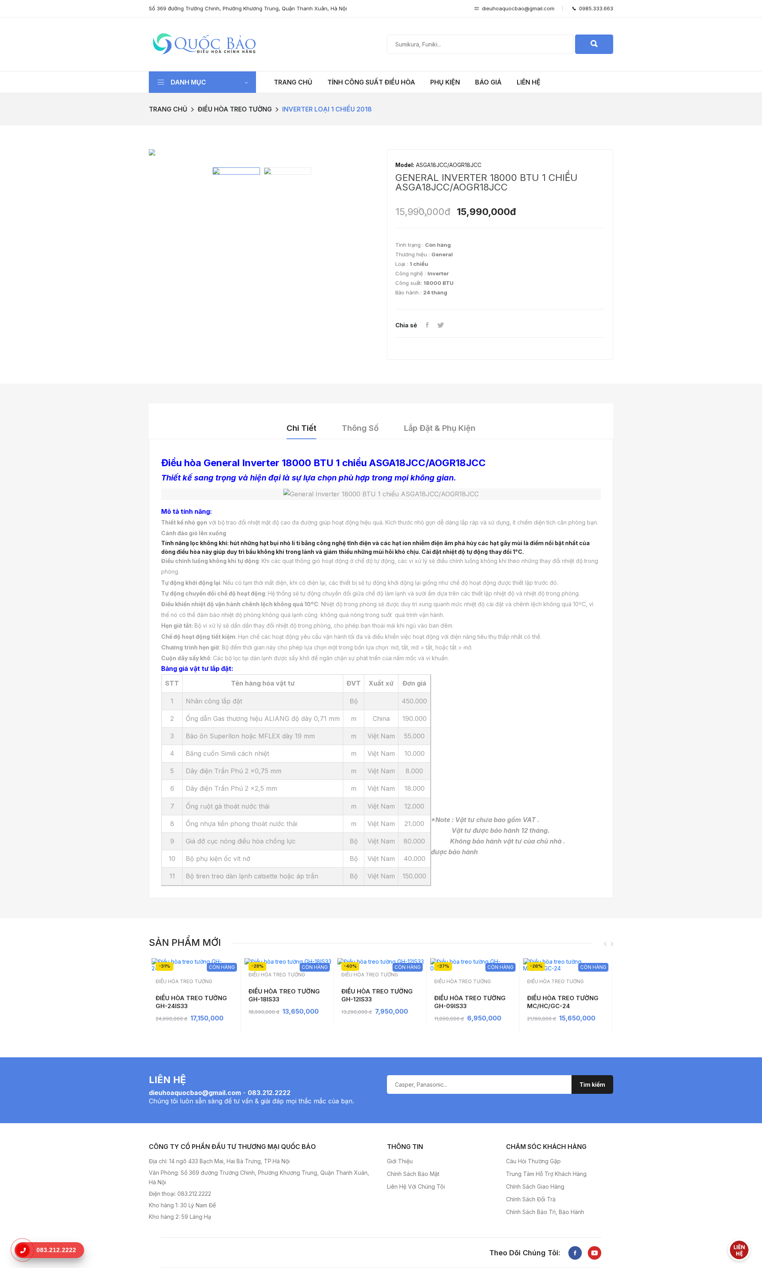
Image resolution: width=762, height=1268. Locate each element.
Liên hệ (529, 82)
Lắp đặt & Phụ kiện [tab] (439, 428)
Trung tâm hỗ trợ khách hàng (546, 1173)
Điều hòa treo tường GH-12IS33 (377, 995)
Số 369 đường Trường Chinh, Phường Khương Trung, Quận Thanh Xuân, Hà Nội (248, 8)
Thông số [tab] (360, 428)
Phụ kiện (445, 82)
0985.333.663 (594, 8)
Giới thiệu (400, 1161)
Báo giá (488, 82)
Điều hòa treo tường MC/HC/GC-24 (562, 1002)
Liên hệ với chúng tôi (416, 1186)
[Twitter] (440, 325)
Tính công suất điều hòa (371, 82)
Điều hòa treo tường (235, 109)
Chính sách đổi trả (531, 1199)
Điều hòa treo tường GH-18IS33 (284, 995)
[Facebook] (427, 325)
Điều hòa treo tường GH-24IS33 (191, 1002)
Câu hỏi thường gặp (533, 1161)
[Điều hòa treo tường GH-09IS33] (473, 965)
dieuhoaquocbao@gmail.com (518, 8)
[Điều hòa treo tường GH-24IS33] (195, 965)
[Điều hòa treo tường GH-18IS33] (287, 961)
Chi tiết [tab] (301, 428)
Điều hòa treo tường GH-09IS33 (470, 1002)
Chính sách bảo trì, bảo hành (545, 1211)
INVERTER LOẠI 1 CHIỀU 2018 (327, 109)
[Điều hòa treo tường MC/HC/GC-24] (566, 965)
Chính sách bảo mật (413, 1173)
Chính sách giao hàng (535, 1186)
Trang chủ (293, 82)
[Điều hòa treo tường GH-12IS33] (380, 961)
